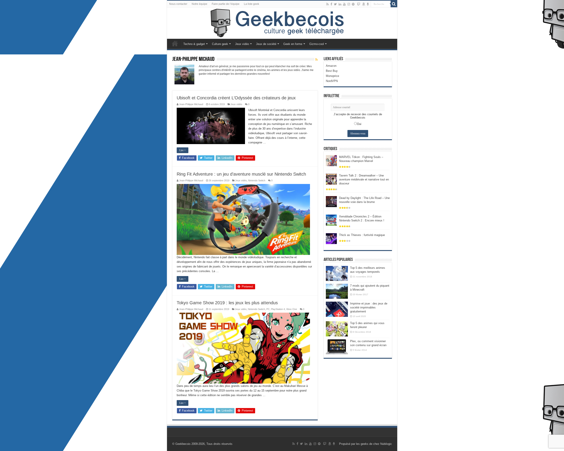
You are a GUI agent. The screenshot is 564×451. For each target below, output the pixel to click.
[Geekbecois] (282, 23)
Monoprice (332, 76)
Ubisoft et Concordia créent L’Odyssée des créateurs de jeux (236, 97)
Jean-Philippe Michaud (191, 104)
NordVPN (332, 81)
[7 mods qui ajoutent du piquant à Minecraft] (337, 291)
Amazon (331, 65)
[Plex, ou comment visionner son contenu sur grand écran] (337, 346)
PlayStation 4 (278, 309)
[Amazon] (363, 4)
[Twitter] (335, 4)
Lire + (182, 150)
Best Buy (332, 70)
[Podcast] (367, 4)
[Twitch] (359, 4)
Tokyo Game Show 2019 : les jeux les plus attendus (227, 302)
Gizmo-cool (316, 44)
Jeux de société (266, 44)
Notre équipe (199, 4)
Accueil (175, 43)
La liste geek (251, 4)
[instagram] (349, 4)
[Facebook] (331, 4)
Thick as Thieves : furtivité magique (362, 235)
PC (268, 309)
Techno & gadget (194, 44)
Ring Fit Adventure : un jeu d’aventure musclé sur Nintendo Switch (241, 174)
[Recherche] (394, 4)
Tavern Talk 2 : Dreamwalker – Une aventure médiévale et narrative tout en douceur (364, 179)
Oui (359, 124)
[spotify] (353, 4)
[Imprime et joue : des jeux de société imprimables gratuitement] (337, 309)
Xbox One (291, 309)
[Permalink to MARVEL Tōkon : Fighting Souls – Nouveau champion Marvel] (331, 160)
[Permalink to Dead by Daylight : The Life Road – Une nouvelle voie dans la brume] (331, 201)
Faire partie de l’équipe (225, 4)
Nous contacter (178, 4)
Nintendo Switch (256, 180)
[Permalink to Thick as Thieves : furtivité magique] (331, 238)
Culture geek (220, 44)
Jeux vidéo (242, 44)
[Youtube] (344, 4)
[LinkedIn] (340, 4)
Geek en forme (292, 44)
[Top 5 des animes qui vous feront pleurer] (337, 328)
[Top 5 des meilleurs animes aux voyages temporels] (337, 273)
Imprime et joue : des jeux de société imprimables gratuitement (368, 307)
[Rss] (327, 4)
